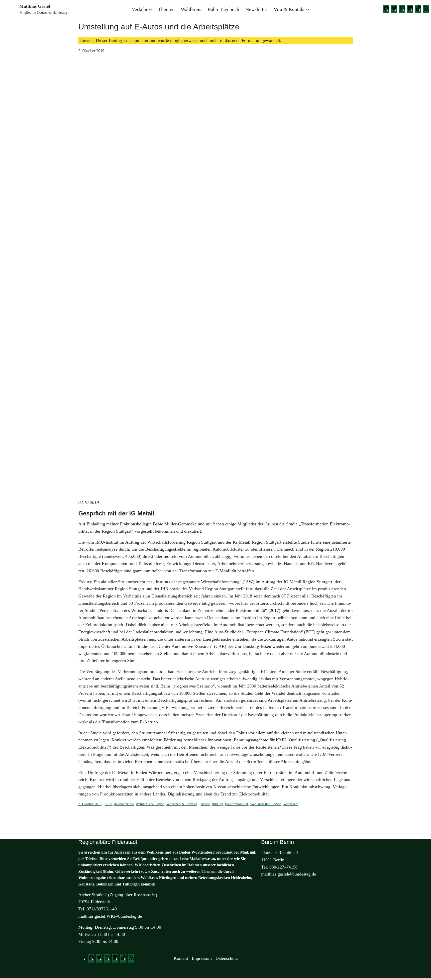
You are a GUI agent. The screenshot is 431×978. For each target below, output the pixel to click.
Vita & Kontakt (289, 9)
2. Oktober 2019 (90, 804)
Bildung (217, 804)
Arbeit (205, 804)
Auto (108, 804)
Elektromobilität (236, 804)
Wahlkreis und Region (265, 804)
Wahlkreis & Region (150, 804)
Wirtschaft (290, 804)
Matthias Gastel (34, 6)
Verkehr (140, 9)
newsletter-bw (124, 804)
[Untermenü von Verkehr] (150, 9)
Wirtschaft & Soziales (181, 804)
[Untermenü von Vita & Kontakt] (307, 9)
